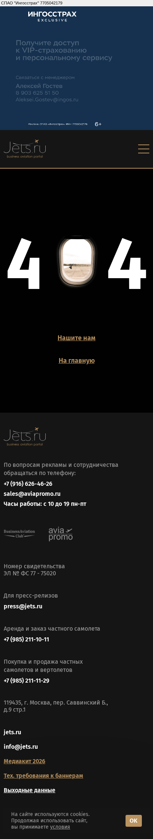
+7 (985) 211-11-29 (26, 680)
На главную (77, 361)
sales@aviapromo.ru (32, 493)
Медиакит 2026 (24, 761)
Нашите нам (76, 338)
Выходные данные (29, 790)
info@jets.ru (21, 746)
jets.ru (12, 732)
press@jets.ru (23, 606)
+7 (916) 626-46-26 (28, 483)
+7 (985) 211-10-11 (26, 639)
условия (60, 827)
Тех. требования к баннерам (43, 775)
